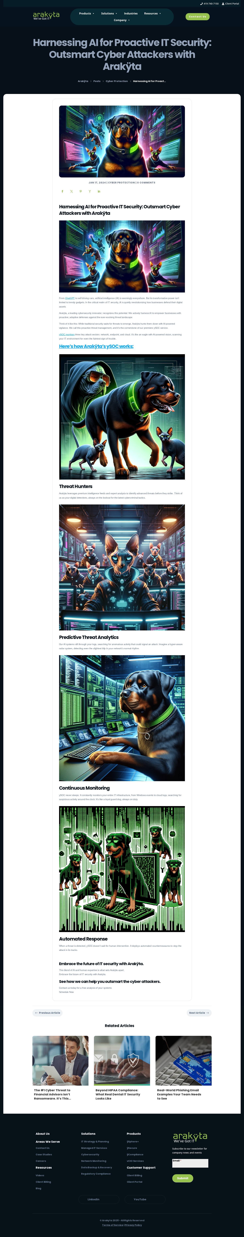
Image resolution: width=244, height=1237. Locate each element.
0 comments (146, 182)
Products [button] (85, 13)
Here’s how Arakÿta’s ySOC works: (96, 346)
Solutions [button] (107, 13)
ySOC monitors (67, 334)
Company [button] (120, 20)
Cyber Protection (121, 182)
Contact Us (197, 16)
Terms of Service (112, 1225)
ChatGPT (70, 298)
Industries (131, 13)
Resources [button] (151, 13)
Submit (182, 1178)
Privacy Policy (133, 1225)
